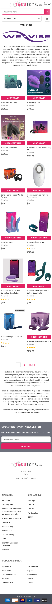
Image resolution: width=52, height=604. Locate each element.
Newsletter (6, 522)
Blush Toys (6, 571)
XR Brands (6, 579)
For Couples (33, 513)
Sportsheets (32, 575)
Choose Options (13, 143)
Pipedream (6, 566)
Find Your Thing (8, 535)
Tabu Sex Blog (7, 526)
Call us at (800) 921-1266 (26, 478)
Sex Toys (31, 501)
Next (31, 365)
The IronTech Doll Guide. (11, 518)
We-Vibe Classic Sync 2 (36, 242)
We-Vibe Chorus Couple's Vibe (39, 341)
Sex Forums (7, 531)
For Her (31, 505)
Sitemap (5, 550)
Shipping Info (7, 505)
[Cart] (49, 4)
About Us (6, 501)
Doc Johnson (32, 566)
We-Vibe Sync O (33, 102)
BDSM (30, 517)
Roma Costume (8, 583)
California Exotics (9, 575)
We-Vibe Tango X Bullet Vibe (12, 337)
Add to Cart (13, 98)
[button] (47, 19)
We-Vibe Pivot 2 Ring (9, 102)
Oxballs (30, 579)
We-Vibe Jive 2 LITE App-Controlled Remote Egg (11, 292)
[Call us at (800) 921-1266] (45, 3)
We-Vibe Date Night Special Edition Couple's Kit (38, 292)
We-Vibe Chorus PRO (9, 147)
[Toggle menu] (4, 4)
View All (30, 583)
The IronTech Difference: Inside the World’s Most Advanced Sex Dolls (11, 511)
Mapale (30, 571)
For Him (31, 509)
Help (4, 539)
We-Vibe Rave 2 (7, 242)
